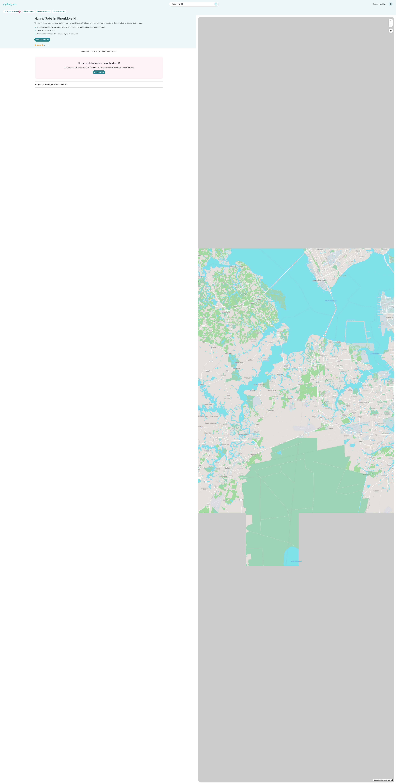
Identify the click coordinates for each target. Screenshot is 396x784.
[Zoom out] (391, 25)
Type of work (13, 12)
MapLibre (376, 780)
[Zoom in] (391, 21)
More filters (60, 12)
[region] (296, 399)
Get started (99, 72)
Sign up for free (42, 40)
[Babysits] (9, 4)
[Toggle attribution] (392, 780)
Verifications (44, 12)
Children (30, 12)
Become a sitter (379, 4)
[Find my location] (391, 31)
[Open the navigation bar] (391, 4)
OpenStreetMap (385, 780)
